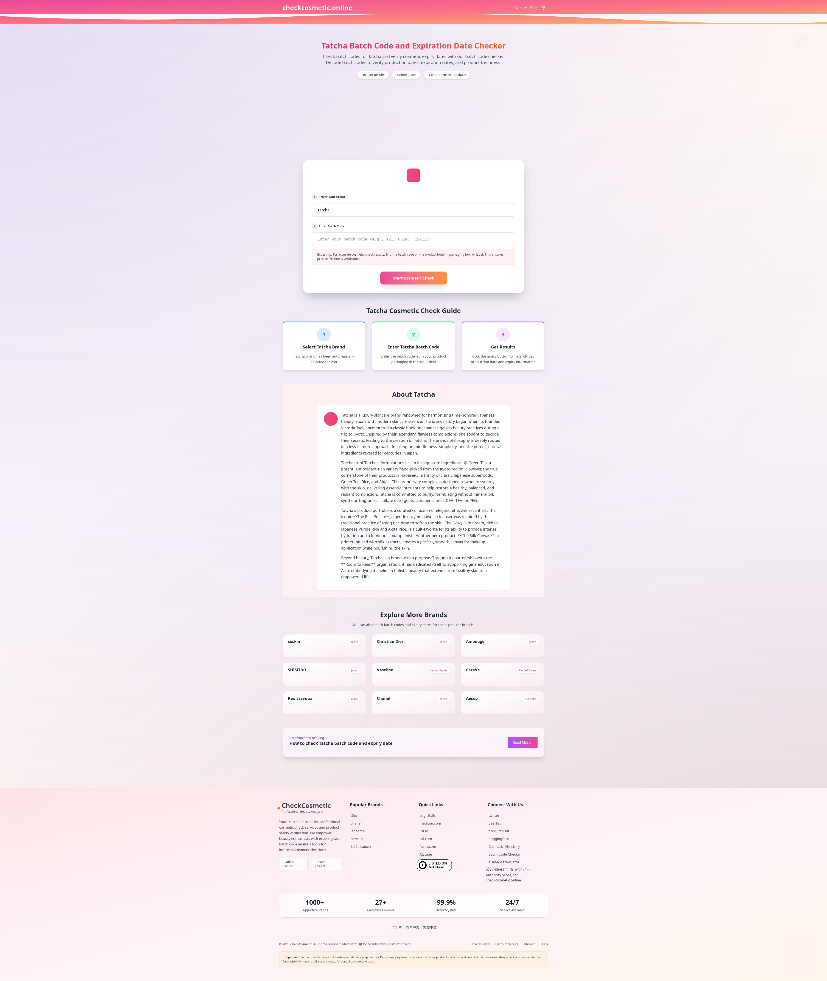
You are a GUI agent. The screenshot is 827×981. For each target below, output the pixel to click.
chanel (356, 823)
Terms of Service (507, 944)
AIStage (426, 854)
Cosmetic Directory (504, 846)
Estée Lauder (361, 846)
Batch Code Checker (504, 854)
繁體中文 (430, 927)
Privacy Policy (480, 944)
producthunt (498, 831)
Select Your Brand (329, 197)
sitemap (529, 944)
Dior (354, 815)
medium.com (430, 823)
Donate (521, 7)
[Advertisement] (413, 119)
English (396, 927)
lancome (358, 831)
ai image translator (503, 862)
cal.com (426, 838)
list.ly (424, 831)
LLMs (544, 944)
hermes (357, 838)
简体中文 (413, 927)
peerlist (494, 823)
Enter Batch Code (329, 226)
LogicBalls (428, 815)
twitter (493, 815)
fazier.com (428, 846)
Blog (534, 7)
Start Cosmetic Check (413, 278)
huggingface (498, 838)
